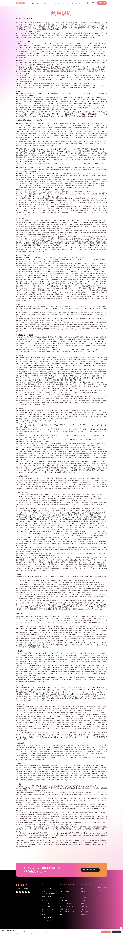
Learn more (67, 933)
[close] (121, 928)
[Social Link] (17, 892)
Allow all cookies (106, 931)
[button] (35, 3)
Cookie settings (116, 931)
